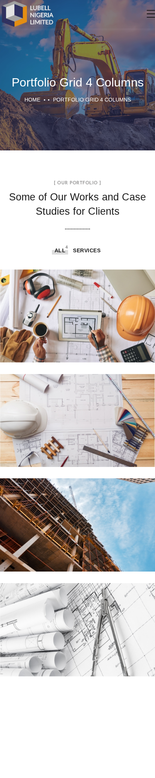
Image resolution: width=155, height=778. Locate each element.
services (86, 250)
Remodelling (77, 412)
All (60, 250)
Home (32, 100)
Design (77, 621)
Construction (78, 517)
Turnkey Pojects (77, 307)
